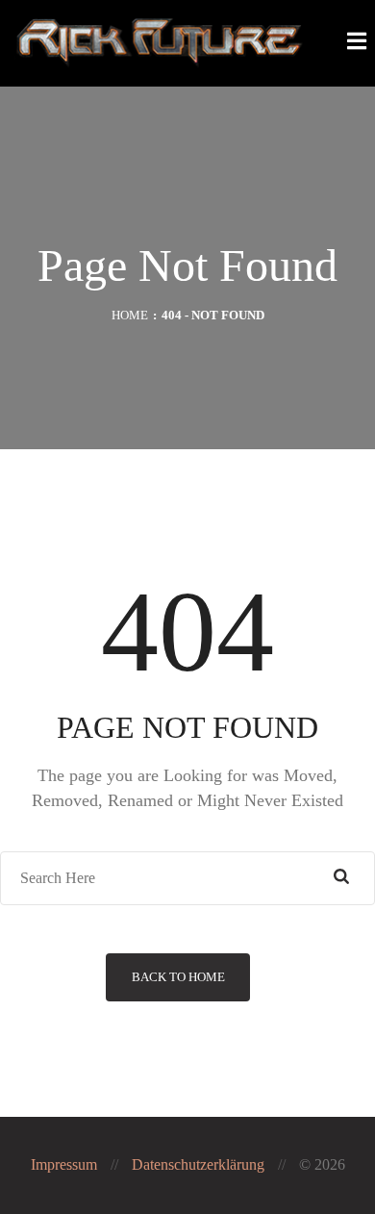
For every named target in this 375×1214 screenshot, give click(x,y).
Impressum (64, 1164)
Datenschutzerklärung (198, 1164)
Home (130, 315)
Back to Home (178, 977)
